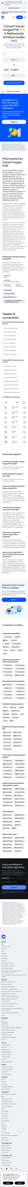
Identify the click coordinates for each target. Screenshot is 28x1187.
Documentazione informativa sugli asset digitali (13, 975)
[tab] (3, 91)
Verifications (5, 1121)
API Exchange (5, 1133)
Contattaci (4, 1022)
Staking (3, 1082)
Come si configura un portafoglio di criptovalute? (12, 1009)
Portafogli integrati (7, 1101)
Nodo (3, 1123)
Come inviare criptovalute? (9, 1013)
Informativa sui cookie (8, 966)
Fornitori (4, 961)
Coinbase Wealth (6, 1052)
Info (2, 944)
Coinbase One (5, 1049)
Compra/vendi (5, 1045)
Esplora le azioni (6, 984)
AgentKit (4, 1125)
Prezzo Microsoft (6, 1162)
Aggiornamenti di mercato (9, 999)
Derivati (3, 1059)
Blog (2, 951)
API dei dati (4, 1118)
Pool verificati (5, 1089)
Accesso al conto (6, 1035)
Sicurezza (4, 956)
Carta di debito (5, 1057)
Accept (20, 1183)
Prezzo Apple (5, 1160)
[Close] (24, 1174)
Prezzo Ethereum (6, 1148)
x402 (2, 1108)
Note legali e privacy (7, 963)
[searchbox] (14, 75)
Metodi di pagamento (7, 1032)
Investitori (4, 958)
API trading (4, 1111)
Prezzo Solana (5, 1150)
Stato (3, 1039)
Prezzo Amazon (6, 1165)
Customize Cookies (12, 1179)
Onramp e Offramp (6, 1106)
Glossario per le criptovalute (10, 996)
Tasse (3, 1015)
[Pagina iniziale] (2, 17)
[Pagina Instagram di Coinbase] (11, 1169)
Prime (3, 1079)
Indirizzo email (5, 878)
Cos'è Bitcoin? (5, 1001)
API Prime (4, 1138)
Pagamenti (4, 1072)
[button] (25, 17)
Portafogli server (6, 1099)
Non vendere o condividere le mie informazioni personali (11, 971)
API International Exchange (9, 1135)
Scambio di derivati (7, 1086)
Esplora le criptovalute (8, 982)
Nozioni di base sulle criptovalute (11, 991)
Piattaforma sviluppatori (8, 1094)
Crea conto (4, 1025)
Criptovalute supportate (8, 1037)
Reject (8, 1183)
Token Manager (6, 1074)
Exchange (4, 1084)
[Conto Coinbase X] (1, 1169)
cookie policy (10, 1174)
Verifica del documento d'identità (11, 1027)
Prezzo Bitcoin (5, 1145)
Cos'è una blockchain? (8, 1006)
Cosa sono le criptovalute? (9, 1003)
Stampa (3, 953)
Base (2, 1096)
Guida (3, 1020)
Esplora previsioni (6, 1062)
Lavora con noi (5, 946)
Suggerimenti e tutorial (8, 994)
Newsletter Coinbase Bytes (9, 989)
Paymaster (4, 1113)
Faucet (3, 1130)
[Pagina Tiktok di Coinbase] (16, 1169)
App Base (4, 1047)
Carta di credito (6, 1054)
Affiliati (3, 949)
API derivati (4, 1140)
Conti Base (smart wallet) (9, 1104)
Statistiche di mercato (8, 986)
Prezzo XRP (4, 1152)
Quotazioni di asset (7, 1067)
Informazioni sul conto (8, 1030)
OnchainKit (4, 1116)
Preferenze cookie (6, 968)
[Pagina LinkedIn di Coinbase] (6, 1169)
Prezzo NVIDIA (5, 1158)
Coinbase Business (7, 1069)
